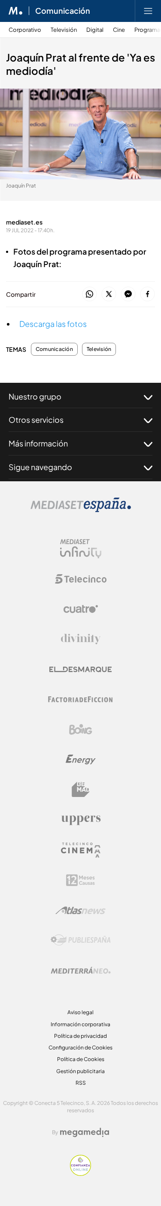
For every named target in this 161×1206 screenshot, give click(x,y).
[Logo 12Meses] (80, 880)
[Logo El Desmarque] (80, 669)
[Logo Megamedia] (84, 1132)
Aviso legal (80, 1012)
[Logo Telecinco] (80, 579)
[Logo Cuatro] (81, 609)
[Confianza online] (80, 1173)
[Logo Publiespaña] (81, 940)
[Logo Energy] (81, 759)
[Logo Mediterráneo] (81, 970)
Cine (119, 30)
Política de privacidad (80, 1036)
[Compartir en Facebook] (147, 294)
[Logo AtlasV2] (80, 910)
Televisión (64, 30)
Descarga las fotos (53, 324)
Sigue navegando (40, 467)
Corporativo (25, 30)
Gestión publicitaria (80, 1071)
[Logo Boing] (80, 729)
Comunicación (62, 11)
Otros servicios (36, 420)
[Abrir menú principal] (148, 10)
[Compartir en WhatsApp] (89, 294)
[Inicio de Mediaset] (16, 10)
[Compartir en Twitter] (108, 294)
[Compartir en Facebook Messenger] (128, 294)
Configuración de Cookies (80, 1047)
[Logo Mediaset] (80, 510)
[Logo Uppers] (81, 820)
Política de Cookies (80, 1059)
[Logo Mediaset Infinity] (80, 549)
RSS (81, 1083)
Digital (94, 30)
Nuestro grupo (35, 396)
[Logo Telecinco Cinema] (80, 850)
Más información (38, 443)
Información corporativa (80, 1024)
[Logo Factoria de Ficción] (80, 699)
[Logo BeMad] (81, 789)
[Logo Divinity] (80, 639)
